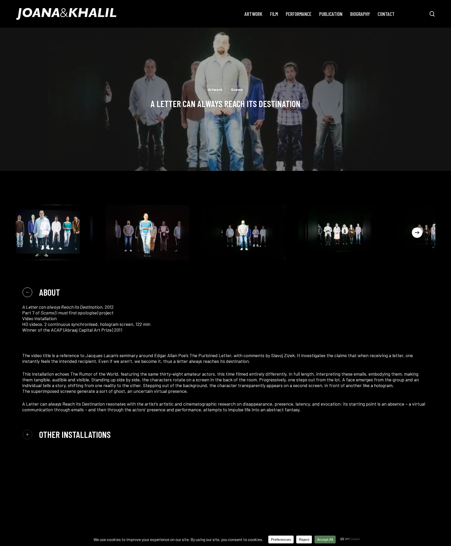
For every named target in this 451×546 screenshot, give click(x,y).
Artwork (215, 89)
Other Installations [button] (75, 434)
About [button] (49, 292)
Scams (237, 89)
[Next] (417, 232)
